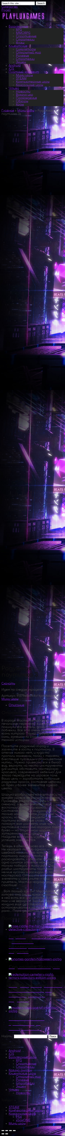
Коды (20, 104)
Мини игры (24, 75)
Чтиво (14, 88)
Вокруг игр (24, 94)
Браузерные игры (22, 1057)
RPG (19, 29)
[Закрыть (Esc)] (2, 1130)
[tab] (36, 705)
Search (41, 3)
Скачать (8, 683)
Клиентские (18, 46)
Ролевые (22, 55)
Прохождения (26, 98)
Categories (9, 6)
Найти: (7, 1036)
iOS (11, 68)
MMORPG (23, 33)
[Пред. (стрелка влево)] (2, 1133)
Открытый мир (28, 52)
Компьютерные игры (32, 81)
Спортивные (26, 36)
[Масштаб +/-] (14, 1130)
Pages (6, 10)
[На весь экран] (10, 1130)
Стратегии (25, 39)
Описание (16, 705)
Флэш (20, 42)
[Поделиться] (6, 1130)
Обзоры (22, 101)
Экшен (21, 62)
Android (15, 65)
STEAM (21, 78)
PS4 (19, 1117)
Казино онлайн (20, 1070)
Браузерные (18, 26)
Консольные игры (29, 85)
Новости (23, 91)
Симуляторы (26, 49)
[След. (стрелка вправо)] (6, 1133)
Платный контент (24, 72)
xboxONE (23, 1120)
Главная (7, 110)
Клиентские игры (22, 1073)
